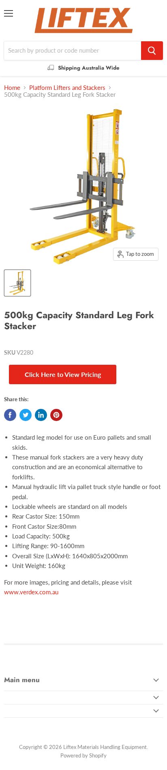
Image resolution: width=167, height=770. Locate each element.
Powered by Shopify (83, 755)
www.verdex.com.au (31, 592)
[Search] (152, 50)
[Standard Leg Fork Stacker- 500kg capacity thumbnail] (17, 283)
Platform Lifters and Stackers (67, 87)
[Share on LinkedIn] (41, 415)
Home (12, 87)
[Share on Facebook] (10, 415)
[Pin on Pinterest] (56, 415)
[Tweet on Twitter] (25, 415)
